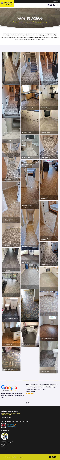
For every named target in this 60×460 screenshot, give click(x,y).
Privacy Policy (20, 457)
